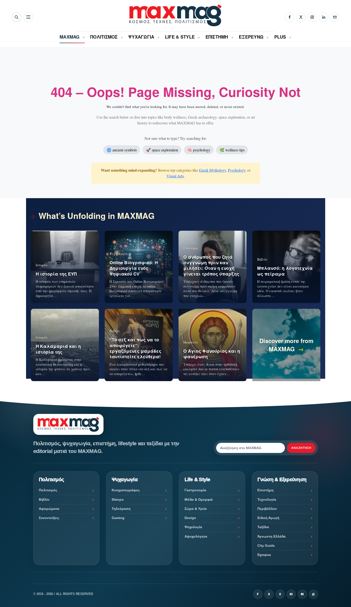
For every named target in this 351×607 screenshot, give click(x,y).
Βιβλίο (44, 499)
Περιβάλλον (267, 509)
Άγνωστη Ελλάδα (271, 536)
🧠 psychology (198, 149)
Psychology (236, 170)
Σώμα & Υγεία (196, 509)
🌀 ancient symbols (122, 149)
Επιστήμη (265, 490)
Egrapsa (264, 555)
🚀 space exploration (162, 149)
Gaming (118, 518)
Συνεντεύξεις (49, 518)
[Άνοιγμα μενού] (28, 17)
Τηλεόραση (121, 509)
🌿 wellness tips (232, 149)
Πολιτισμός (48, 490)
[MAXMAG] (175, 15)
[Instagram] (312, 17)
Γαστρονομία (195, 490)
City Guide (266, 545)
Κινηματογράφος (126, 490)
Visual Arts (175, 175)
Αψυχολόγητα (196, 536)
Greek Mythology (212, 170)
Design (190, 518)
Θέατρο (118, 499)
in (302, 594)
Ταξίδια (263, 527)
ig (291, 594)
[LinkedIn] (323, 17)
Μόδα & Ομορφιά (199, 499)
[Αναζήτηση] (16, 17)
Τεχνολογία (266, 499)
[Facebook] (289, 17)
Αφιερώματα (49, 509)
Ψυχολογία (193, 527)
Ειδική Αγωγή (268, 518)
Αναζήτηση (301, 448)
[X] (300, 17)
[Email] (334, 17)
